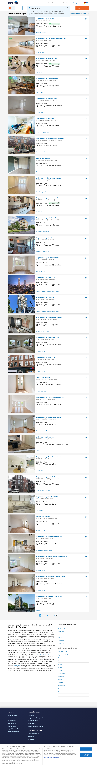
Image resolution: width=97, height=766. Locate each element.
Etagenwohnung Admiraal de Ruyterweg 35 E (51, 556)
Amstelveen (61, 644)
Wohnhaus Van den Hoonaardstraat (48, 178)
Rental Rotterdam (41, 351)
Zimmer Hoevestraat (43, 377)
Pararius (13, 2)
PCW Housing (40, 52)
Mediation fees (12, 723)
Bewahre (84, 8)
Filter (12, 8)
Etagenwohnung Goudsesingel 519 (47, 78)
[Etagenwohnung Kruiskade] (21, 25)
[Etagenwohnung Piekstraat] (21, 245)
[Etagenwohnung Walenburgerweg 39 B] (21, 543)
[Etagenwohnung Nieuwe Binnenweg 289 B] (21, 583)
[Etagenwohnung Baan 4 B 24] (21, 284)
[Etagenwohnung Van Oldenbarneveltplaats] (21, 45)
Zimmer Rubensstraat (43, 158)
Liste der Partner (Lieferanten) (51, 757)
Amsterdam (61, 628)
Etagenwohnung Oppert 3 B (45, 357)
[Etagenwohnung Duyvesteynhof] (21, 205)
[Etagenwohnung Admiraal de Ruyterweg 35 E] (21, 563)
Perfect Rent (39, 112)
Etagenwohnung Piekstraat (45, 238)
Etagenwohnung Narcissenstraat (47, 258)
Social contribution (13, 731)
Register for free (33, 721)
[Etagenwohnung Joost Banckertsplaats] (21, 603)
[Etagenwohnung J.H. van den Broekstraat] (21, 145)
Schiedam (61, 682)
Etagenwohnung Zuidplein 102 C (47, 497)
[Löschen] (63, 2)
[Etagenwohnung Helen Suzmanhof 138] (21, 324)
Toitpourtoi (31, 739)
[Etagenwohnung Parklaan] (21, 125)
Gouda (60, 667)
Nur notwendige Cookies (86, 755)
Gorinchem (61, 664)
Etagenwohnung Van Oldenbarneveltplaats (51, 38)
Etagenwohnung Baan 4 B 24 (45, 278)
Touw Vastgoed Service (42, 192)
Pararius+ (31, 715)
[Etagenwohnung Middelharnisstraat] (21, 464)
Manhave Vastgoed (41, 32)
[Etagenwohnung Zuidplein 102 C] (21, 504)
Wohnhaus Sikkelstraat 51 (45, 437)
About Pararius (12, 715)
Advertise (10, 718)
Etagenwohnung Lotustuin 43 (46, 218)
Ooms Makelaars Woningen (44, 431)
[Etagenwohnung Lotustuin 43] (21, 225)
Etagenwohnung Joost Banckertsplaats (49, 596)
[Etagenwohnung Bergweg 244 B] (21, 105)
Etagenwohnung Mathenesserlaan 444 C (49, 417)
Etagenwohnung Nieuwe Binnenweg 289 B (50, 576)
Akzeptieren (86, 749)
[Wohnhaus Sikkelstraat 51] (21, 444)
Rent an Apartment (41, 391)
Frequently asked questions (36, 718)
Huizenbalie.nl (40, 72)
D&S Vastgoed (40, 510)
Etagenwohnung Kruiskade (45, 19)
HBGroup (38, 451)
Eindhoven (61, 640)
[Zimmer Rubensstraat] (21, 165)
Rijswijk (60, 679)
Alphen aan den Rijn (63, 652)
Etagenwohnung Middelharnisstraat (48, 457)
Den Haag (61, 634)
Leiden (60, 670)
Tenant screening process (35, 726)
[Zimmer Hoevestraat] (21, 384)
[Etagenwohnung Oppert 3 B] (21, 364)
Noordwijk (61, 676)
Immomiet (31, 742)
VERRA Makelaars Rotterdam (44, 550)
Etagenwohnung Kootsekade (46, 477)
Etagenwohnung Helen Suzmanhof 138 (49, 317)
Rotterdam (17, 665)
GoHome (38, 610)
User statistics (12, 726)
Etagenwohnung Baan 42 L (45, 297)
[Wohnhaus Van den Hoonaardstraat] (21, 185)
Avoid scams (32, 723)
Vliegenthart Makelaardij (43, 490)
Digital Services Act (13, 729)
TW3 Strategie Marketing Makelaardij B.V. (47, 291)
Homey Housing (40, 271)
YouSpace (39, 212)
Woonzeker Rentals (41, 411)
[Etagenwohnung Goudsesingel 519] (21, 85)
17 (54, 615)
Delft (59, 658)
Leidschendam (62, 673)
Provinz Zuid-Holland (43, 654)
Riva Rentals (39, 92)
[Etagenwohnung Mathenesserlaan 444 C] (21, 424)
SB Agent (38, 172)
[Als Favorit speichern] (86, 19)
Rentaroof (31, 736)
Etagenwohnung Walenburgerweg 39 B (49, 537)
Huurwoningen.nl (33, 734)
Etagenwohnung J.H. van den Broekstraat (50, 138)
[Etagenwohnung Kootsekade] (21, 484)
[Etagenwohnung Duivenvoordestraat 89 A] (21, 404)
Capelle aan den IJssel (64, 655)
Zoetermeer (61, 695)
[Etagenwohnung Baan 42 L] (21, 304)
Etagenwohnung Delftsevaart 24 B (47, 337)
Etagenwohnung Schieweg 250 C (47, 58)
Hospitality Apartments (42, 251)
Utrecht (60, 637)
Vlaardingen (61, 686)
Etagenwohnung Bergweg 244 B (46, 98)
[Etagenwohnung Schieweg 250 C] (21, 65)
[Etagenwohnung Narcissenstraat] (21, 265)
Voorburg (60, 689)
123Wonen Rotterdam (42, 231)
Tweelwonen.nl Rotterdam (43, 152)
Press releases (12, 721)
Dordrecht (61, 661)
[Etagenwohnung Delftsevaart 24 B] (21, 344)
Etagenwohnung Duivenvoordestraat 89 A (50, 397)
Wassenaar (61, 692)
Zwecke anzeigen (86, 760)
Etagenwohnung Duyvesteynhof (47, 198)
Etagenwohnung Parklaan (45, 118)
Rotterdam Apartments (42, 132)
